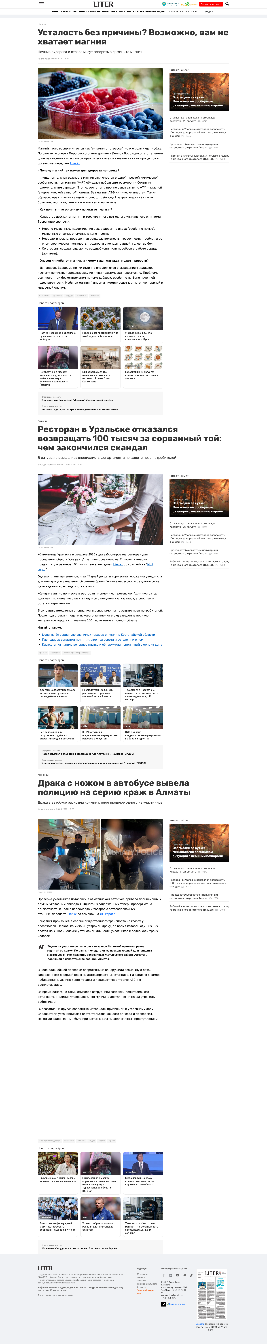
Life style (117, 11)
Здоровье (57, 296)
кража (102, 1141)
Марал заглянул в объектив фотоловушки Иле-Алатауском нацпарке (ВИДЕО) (88, 753)
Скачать (200, 1324)
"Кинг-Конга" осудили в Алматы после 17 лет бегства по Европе (79, 1248)
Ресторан (55, 653)
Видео (92, 1141)
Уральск (43, 653)
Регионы (150, 11)
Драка (112, 1141)
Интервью (103, 11)
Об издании (142, 1274)
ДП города (107, 914)
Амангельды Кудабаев (49, 1141)
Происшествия (180, 93)
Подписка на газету (211, 4)
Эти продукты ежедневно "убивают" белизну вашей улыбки (77, 400)
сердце (69, 296)
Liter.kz (75, 163)
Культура (138, 11)
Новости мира (87, 11)
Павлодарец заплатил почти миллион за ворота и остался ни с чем (92, 639)
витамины (82, 296)
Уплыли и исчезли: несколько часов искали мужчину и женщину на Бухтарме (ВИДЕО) (94, 763)
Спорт (127, 11)
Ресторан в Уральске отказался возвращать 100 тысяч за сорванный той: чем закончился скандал (198, 132)
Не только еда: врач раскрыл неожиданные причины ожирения (80, 409)
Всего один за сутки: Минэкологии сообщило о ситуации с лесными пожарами (198, 101)
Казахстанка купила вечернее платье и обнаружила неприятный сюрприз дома (102, 644)
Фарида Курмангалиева (50, 464)
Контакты (141, 1287)
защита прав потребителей (76, 653)
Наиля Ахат (44, 58)
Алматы (81, 1141)
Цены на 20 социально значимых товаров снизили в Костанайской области (98, 634)
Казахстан (44, 296)
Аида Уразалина (46, 809)
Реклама (141, 1277)
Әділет (161, 11)
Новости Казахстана (64, 11)
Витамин (95, 296)
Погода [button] (207, 11)
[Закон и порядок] (171, 4)
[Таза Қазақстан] (190, 4)
